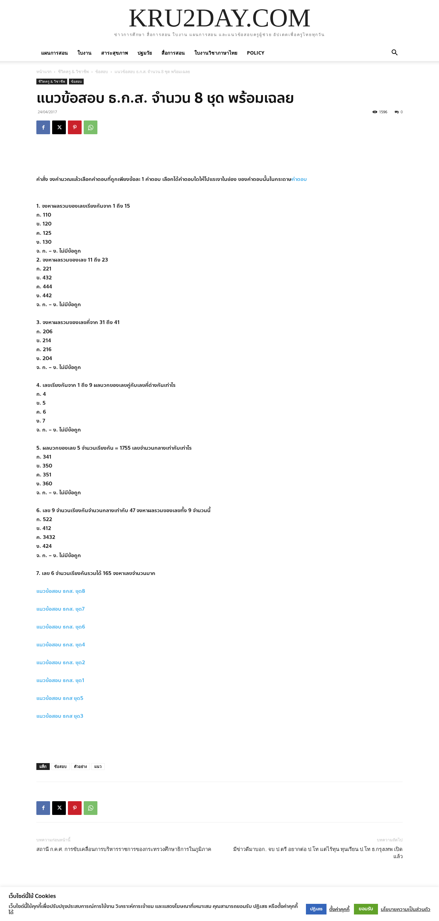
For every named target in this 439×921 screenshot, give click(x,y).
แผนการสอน (54, 52)
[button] (394, 52)
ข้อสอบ (101, 71)
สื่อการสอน (173, 52)
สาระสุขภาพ (114, 52)
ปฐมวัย (145, 52)
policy (255, 52)
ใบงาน (85, 52)
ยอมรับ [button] (366, 908)
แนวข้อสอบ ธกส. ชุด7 (60, 609)
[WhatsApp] (90, 127)
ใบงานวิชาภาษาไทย (215, 52)
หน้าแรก (43, 71)
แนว (98, 766)
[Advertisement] (219, 157)
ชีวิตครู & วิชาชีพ (73, 71)
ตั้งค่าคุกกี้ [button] (339, 909)
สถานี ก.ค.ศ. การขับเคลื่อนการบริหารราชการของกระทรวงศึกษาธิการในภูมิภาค (123, 849)
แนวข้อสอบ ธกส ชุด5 (59, 698)
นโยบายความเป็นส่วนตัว (405, 909)
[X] (59, 127)
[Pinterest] (75, 127)
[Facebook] (43, 127)
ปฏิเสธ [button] (316, 909)
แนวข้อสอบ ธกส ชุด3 (59, 716)
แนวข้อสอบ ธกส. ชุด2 (60, 662)
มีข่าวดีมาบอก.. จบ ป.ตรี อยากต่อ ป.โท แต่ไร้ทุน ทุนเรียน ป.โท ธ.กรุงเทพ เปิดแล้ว (318, 853)
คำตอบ (299, 179)
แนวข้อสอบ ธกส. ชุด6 (60, 627)
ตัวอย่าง (80, 766)
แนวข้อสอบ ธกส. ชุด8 (60, 591)
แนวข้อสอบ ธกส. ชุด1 (60, 680)
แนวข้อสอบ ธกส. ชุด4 (60, 645)
